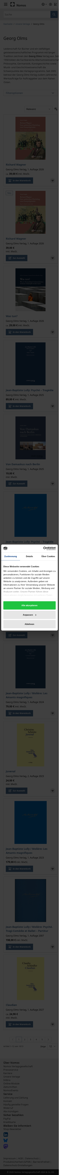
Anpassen (28, 614)
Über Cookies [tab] (48, 556)
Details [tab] (29, 556)
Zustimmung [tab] (10, 556)
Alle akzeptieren (29, 605)
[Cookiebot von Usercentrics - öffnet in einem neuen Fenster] (43, 548)
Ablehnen (29, 624)
